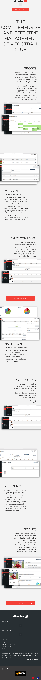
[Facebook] (2, 668)
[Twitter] (7, 668)
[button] (20, 4)
